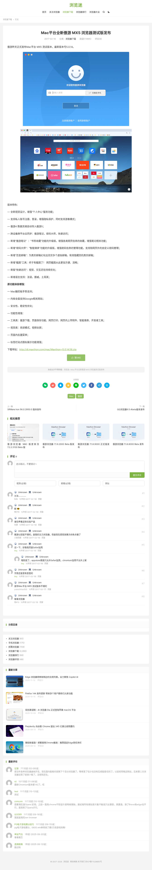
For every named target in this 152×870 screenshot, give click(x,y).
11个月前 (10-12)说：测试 (27, 793)
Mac (71, 396)
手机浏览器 (13, 642)
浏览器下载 (68, 12)
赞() (76, 357)
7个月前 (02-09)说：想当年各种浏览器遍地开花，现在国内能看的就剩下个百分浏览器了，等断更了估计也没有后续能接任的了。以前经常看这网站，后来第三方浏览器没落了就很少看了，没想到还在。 (80, 771)
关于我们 (81, 862)
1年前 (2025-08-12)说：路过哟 (31, 846)
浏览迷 (75, 5)
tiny (15, 551)
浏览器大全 (94, 12)
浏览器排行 (81, 12)
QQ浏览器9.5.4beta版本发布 (131, 409)
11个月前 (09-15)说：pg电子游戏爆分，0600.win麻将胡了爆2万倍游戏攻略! (39, 826)
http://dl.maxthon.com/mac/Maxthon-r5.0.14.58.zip (47, 349)
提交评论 (137, 475)
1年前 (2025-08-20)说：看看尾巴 (31, 836)
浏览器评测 (13, 659)
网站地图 (73, 862)
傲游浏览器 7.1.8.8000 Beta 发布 (128, 444)
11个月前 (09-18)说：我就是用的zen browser (29, 816)
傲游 (80, 396)
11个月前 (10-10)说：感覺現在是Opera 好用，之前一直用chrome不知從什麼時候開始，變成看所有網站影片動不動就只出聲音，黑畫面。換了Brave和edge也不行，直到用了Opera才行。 (80, 804)
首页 (44, 12)
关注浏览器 (54, 12)
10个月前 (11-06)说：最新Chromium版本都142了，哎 (29, 783)
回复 (40, 499)
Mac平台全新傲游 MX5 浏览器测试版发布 (76, 33)
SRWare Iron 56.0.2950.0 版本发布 (24, 409)
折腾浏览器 (13, 647)
